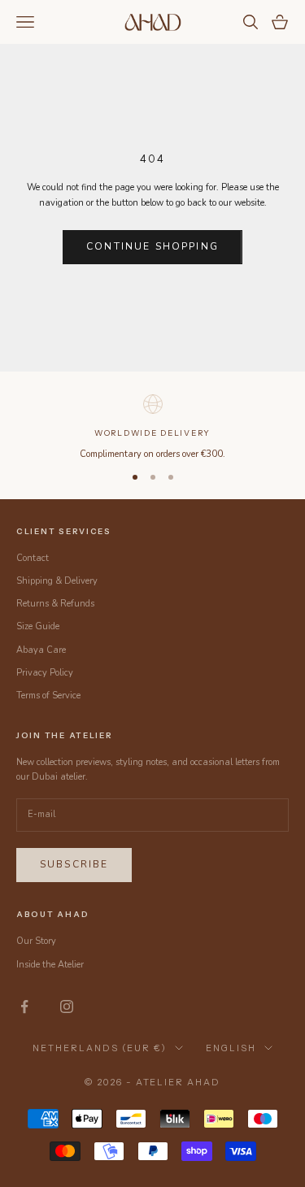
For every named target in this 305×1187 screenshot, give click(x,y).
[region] (152, 426)
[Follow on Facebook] (24, 1006)
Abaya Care (41, 650)
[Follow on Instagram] (67, 1006)
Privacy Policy (44, 673)
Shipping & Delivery (57, 581)
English (231, 1048)
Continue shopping (152, 246)
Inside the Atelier (50, 965)
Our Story (36, 941)
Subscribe (74, 864)
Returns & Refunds (55, 604)
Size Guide (37, 626)
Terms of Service (48, 695)
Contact (32, 558)
